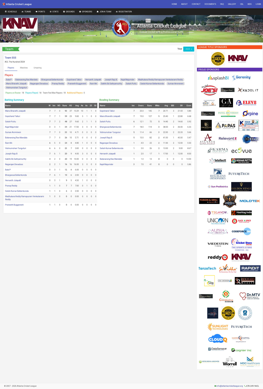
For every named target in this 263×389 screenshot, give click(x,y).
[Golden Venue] (241, 186)
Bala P (9, 80)
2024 (187, 49)
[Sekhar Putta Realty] (241, 161)
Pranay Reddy (58, 84)
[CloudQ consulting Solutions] (218, 338)
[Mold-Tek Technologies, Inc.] (249, 201)
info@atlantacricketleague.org (230, 386)
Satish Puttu (131, 84)
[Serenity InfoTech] (241, 78)
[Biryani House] (227, 90)
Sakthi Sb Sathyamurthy (111, 84)
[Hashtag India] (241, 213)
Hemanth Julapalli (93, 80)
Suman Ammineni (175, 84)
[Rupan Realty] (209, 280)
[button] (174, 4)
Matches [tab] (24, 68)
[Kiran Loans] (209, 102)
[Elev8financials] (246, 102)
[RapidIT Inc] (250, 268)
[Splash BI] (218, 78)
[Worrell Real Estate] (229, 361)
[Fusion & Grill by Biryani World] (209, 201)
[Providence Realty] (213, 313)
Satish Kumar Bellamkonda (152, 84)
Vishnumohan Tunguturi (16, 87)
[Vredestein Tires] (217, 244)
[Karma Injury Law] (217, 150)
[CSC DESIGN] (225, 280)
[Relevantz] (228, 139)
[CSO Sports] (241, 244)
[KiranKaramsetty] (248, 125)
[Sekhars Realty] (245, 280)
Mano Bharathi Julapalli (16, 84)
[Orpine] (250, 113)
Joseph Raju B (111, 80)
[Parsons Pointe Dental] (245, 313)
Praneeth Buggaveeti (77, 84)
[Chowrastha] (226, 296)
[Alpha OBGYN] (217, 231)
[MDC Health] (250, 361)
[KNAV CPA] (238, 58)
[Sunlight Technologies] (217, 327)
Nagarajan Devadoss (39, 84)
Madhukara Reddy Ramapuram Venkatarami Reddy (160, 80)
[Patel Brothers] (228, 113)
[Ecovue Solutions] (241, 150)
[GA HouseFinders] (226, 102)
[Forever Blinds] (206, 125)
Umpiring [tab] (38, 68)
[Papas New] (225, 125)
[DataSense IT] (217, 349)
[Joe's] (209, 90)
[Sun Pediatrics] (217, 186)
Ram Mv (93, 84)
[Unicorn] (217, 221)
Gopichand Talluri (74, 80)
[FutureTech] (239, 174)
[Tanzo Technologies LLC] (207, 268)
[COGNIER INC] (241, 349)
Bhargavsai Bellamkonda (52, 80)
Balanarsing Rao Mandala (26, 80)
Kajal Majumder (127, 80)
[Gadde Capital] (240, 338)
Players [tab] (11, 68)
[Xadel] (248, 90)
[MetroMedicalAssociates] (209, 361)
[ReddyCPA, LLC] (218, 257)
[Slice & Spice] (241, 221)
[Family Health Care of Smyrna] (249, 296)
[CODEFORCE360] (241, 231)
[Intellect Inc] (217, 161)
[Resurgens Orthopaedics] (218, 174)
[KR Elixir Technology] (250, 139)
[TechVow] (217, 213)
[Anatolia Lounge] (229, 201)
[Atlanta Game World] (207, 139)
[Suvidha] (228, 268)
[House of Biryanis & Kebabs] (218, 58)
